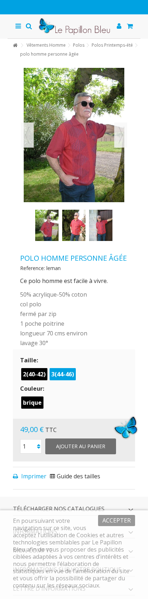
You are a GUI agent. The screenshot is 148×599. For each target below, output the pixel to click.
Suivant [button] (120, 135)
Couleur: (33, 388)
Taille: (30, 360)
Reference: (32, 268)
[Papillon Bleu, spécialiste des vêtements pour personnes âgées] (74, 26)
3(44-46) (62, 374)
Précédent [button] (27, 135)
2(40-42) (34, 374)
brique (32, 403)
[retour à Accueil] (15, 45)
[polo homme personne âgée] (47, 225)
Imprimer (33, 476)
